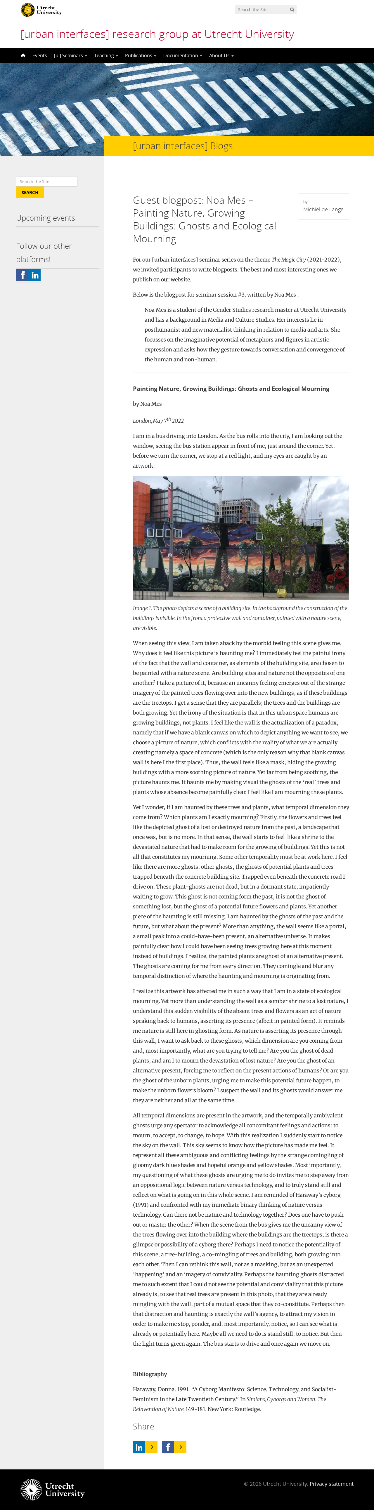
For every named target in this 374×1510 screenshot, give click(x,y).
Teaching (104, 55)
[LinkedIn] (139, 1447)
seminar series (217, 259)
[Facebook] (168, 1447)
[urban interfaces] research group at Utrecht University (157, 33)
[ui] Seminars (69, 55)
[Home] (22, 55)
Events (39, 55)
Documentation (181, 55)
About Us (220, 55)
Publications (139, 55)
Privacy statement (332, 1483)
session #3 (231, 294)
